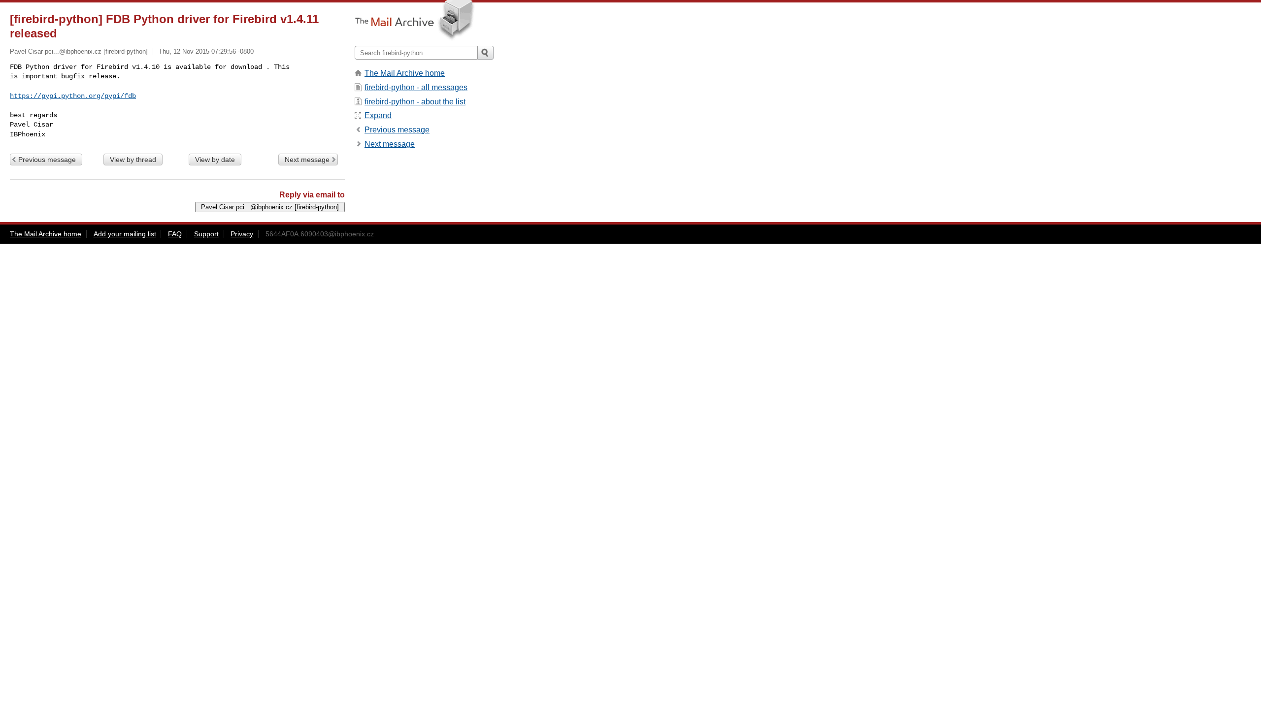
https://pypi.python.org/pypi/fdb (73, 96)
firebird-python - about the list (415, 101)
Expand (378, 115)
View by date (215, 159)
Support (206, 234)
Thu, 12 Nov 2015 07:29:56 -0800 (206, 51)
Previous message (47, 159)
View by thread (133, 159)
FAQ (175, 234)
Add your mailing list (125, 234)
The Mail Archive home (405, 73)
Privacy (242, 234)
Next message (307, 159)
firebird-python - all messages (416, 87)
